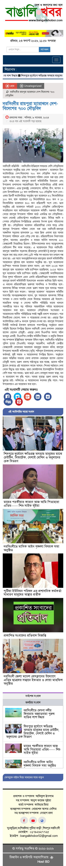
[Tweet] (17, 397)
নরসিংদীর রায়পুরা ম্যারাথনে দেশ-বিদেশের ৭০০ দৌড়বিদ (30, 106)
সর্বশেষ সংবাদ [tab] (33, 696)
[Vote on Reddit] (48, 397)
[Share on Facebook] (7, 397)
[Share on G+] (27, 397)
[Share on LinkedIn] (37, 397)
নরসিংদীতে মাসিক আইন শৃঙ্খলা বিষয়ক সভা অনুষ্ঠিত (31, 548)
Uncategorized (32, 86)
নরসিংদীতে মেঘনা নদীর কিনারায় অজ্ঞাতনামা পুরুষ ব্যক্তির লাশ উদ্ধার (39, 713)
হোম (11, 86)
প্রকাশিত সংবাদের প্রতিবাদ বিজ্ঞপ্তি (25, 635)
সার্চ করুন (44, 49)
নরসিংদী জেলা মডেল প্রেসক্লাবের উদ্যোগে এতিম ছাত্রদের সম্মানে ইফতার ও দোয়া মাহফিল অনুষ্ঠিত (33, 680)
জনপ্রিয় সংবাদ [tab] (33, 702)
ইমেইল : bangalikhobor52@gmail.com (33, 836)
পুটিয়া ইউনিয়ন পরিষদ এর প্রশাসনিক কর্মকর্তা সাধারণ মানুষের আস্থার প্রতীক (32, 593)
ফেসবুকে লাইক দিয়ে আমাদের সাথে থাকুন (24, 777)
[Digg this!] (8, 402)
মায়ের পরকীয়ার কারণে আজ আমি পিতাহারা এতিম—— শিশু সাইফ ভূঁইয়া (31, 504)
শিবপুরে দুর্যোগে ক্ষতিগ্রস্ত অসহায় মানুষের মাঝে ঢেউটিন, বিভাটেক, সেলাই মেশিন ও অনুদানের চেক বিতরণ (33, 457)
